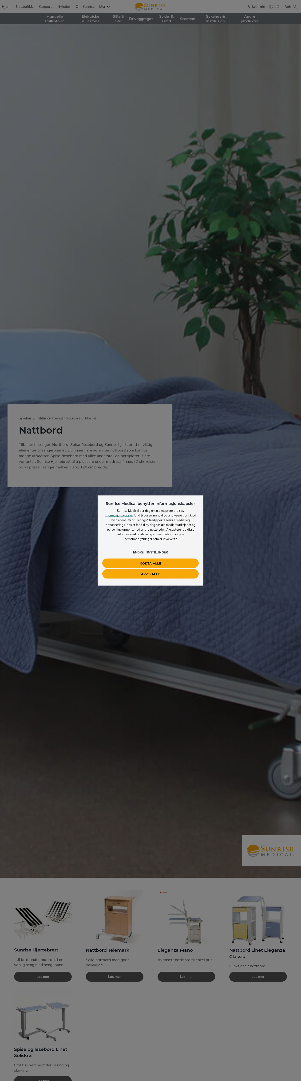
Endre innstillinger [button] (150, 552)
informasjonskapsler (119, 515)
